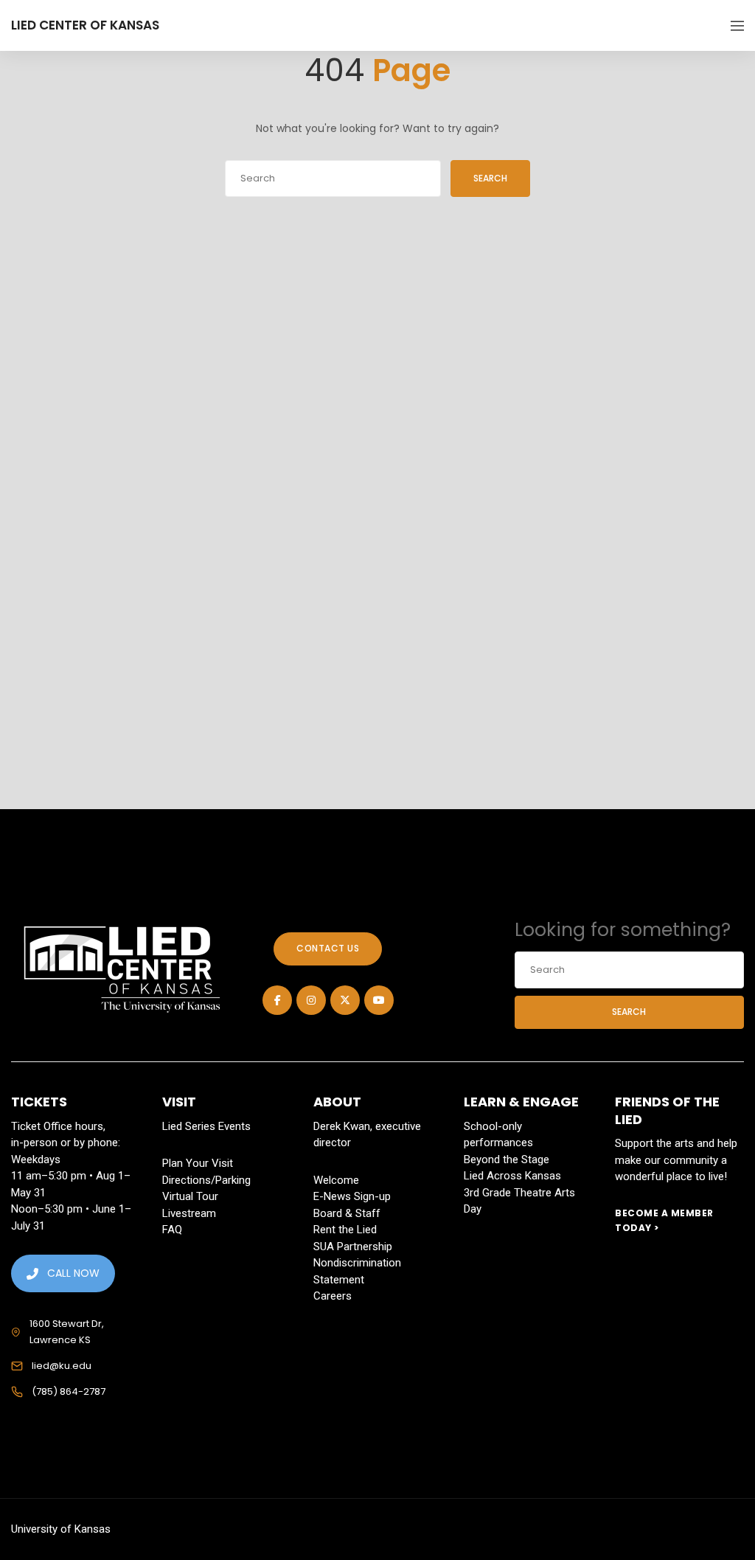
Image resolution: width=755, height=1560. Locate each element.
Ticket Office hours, (58, 1126)
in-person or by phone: (65, 1142)
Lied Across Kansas (512, 1175)
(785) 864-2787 (68, 1391)
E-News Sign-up (352, 1196)
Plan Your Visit (197, 1163)
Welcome (336, 1180)
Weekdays (35, 1159)
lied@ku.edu (61, 1366)
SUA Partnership (352, 1246)
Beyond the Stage (506, 1159)
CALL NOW (73, 1273)
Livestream (189, 1213)
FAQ (172, 1229)
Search (490, 178)
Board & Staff (346, 1213)
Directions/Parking (206, 1180)
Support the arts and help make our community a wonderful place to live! (676, 1160)
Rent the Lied (345, 1229)
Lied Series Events (206, 1126)
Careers (332, 1296)
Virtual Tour (190, 1196)
